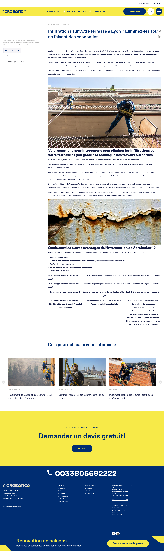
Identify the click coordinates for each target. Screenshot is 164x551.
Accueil (5, 40)
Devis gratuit (135, 11)
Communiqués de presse (15, 62)
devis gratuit (147, 304)
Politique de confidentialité (120, 500)
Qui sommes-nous (90, 485)
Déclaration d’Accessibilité (120, 518)
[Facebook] (160, 31)
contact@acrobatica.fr (64, 501)
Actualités (157, 3)
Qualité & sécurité (145, 3)
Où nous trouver (99, 11)
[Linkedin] (160, 36)
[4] (82, 543)
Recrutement (83, 11)
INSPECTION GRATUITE (110, 300)
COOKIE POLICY (117, 514)
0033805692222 (86, 473)
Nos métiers (71, 11)
